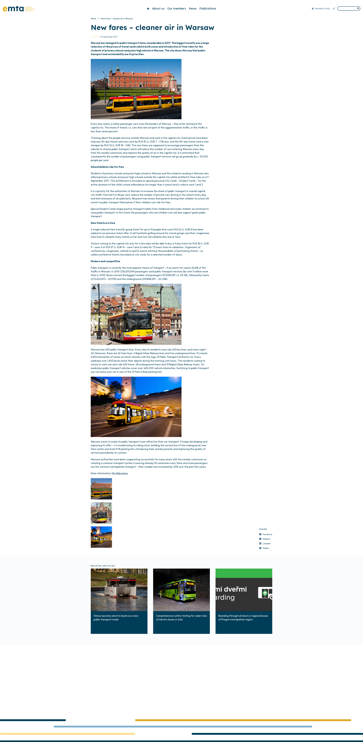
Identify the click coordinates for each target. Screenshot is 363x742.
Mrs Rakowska (120, 473)
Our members (176, 8)
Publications (207, 8)
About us (158, 8)
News (193, 8)
